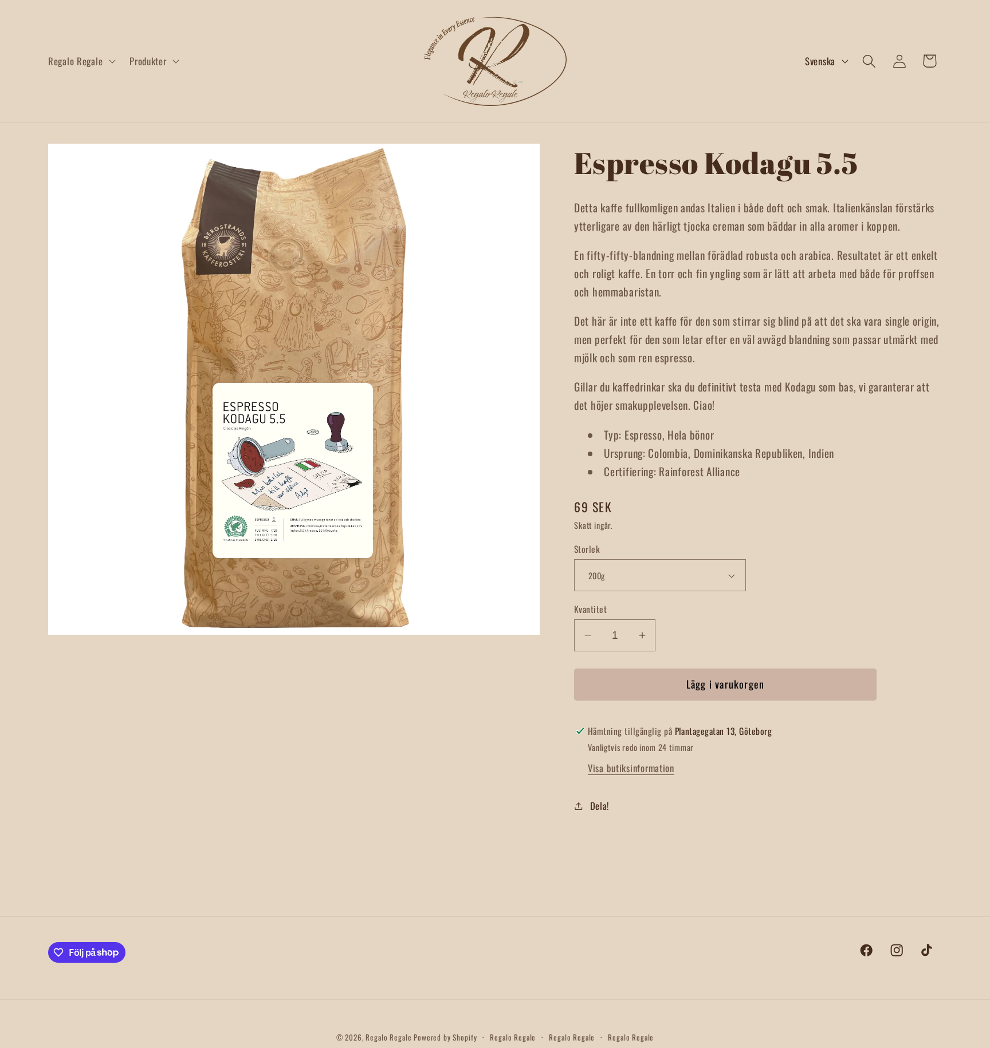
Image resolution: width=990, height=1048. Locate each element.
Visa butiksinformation (631, 768)
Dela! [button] (599, 805)
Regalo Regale (388, 1037)
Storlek (587, 549)
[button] (80, 61)
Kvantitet (590, 609)
